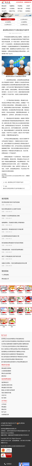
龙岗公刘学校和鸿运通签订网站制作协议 (12, 359)
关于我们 (20, 11)
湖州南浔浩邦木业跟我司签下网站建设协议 (12, 354)
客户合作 (4, 412)
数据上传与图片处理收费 (8, 390)
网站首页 (4, 6)
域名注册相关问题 (6, 392)
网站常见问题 (6, 365)
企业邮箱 (12, 8)
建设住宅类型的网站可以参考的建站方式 (14, 188)
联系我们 (28, 11)
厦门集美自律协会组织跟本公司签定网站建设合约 (14, 362)
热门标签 (4, 397)
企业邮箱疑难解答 (6, 370)
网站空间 (4, 409)
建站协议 (4, 376)
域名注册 (20, 8)
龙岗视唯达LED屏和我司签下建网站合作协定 (13, 351)
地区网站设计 (5, 382)
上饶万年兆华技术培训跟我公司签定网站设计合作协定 (15, 341)
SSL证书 (4, 11)
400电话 (28, 8)
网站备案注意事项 (6, 368)
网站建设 (4, 406)
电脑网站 (12, 6)
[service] (24, 464)
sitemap (5, 442)
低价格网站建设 (6, 379)
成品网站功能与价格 (7, 385)
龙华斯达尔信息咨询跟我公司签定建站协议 (12, 338)
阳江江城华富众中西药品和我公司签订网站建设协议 (15, 349)
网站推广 (4, 8)
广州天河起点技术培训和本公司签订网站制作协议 (14, 346)
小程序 (28, 6)
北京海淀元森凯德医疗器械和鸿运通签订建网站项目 (15, 344)
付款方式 (4, 395)
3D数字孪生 (12, 11)
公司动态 (4, 404)
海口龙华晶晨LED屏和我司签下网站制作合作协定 (14, 356)
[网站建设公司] (6, 2)
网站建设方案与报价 (7, 387)
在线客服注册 (5, 414)
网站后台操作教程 (6, 373)
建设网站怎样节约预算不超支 (15, 182)
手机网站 (20, 6)
